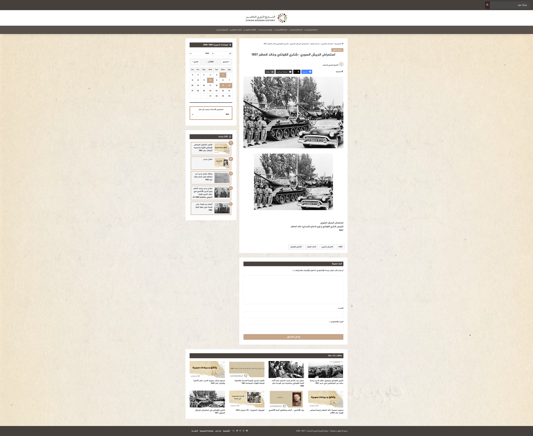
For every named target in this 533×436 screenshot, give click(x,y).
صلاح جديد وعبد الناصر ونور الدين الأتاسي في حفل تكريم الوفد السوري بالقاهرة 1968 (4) (202, 193)
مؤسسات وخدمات (266, 29)
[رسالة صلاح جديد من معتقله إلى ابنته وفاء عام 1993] (222, 178)
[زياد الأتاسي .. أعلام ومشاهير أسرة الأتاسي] (286, 399)
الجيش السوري (327, 246)
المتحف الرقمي (236, 29)
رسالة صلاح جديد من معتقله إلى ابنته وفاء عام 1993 (203, 176)
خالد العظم (311, 246)
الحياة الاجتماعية (297, 29)
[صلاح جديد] (222, 163)
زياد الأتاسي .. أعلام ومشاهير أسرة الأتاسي (286, 410)
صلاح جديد (207, 159)
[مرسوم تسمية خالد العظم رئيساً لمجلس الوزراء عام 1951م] (326, 399)
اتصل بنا (195, 431)
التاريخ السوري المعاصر (330, 65)
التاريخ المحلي (223, 29)
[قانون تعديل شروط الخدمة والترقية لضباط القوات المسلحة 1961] (247, 369)
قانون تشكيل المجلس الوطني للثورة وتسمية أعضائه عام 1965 (203, 147)
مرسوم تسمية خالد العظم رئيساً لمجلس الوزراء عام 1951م (326, 411)
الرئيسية (338, 43)
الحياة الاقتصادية (281, 29)
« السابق (226, 61)
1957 (341, 246)
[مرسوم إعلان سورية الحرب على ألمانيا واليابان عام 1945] (207, 369)
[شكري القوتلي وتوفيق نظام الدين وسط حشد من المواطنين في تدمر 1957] (326, 369)
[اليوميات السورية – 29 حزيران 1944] (247, 399)
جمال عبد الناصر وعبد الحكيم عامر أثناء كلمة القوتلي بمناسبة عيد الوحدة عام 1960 (288, 383)
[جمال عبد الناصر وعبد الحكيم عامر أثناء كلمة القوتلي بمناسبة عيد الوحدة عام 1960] (286, 369)
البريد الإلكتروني (336, 321)
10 (210, 80)
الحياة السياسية (311, 29)
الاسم (340, 308)
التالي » (195, 61)
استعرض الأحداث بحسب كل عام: (210, 109)
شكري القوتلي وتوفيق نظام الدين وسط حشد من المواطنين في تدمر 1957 (326, 382)
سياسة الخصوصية (206, 431)
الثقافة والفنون (250, 29)
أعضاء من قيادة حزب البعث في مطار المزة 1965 (204, 207)
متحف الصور (315, 43)
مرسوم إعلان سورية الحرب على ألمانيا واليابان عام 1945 (209, 382)
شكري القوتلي (296, 246)
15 (223, 85)
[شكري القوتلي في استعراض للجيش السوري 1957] (207, 399)
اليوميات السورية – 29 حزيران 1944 (250, 410)
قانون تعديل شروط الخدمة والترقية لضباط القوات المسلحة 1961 (249, 382)
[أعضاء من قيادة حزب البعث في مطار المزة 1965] (222, 208)
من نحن (218, 431)
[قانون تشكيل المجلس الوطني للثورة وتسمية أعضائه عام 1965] (222, 148)
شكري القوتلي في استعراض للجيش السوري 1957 (210, 411)
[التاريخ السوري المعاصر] (266, 18)
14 (229, 85)
